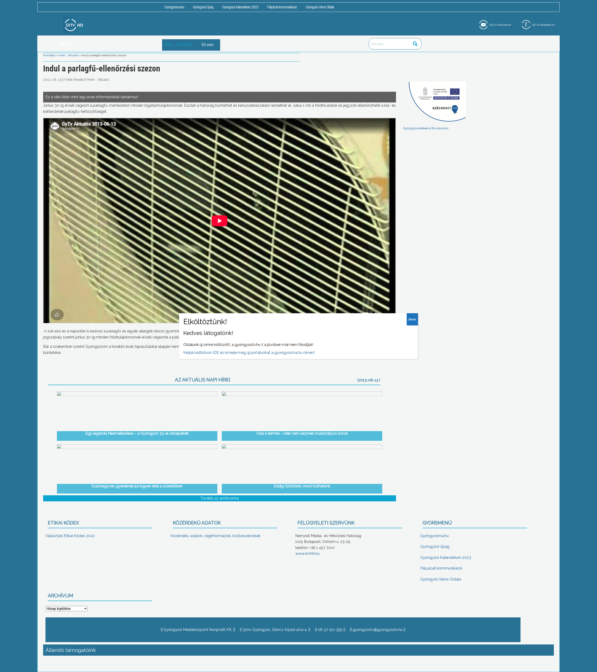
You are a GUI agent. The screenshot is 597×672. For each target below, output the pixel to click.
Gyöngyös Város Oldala (320, 7)
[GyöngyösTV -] (73, 24)
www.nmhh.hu (307, 553)
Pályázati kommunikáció (282, 7)
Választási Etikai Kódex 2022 (70, 536)
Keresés (415, 44)
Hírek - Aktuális (68, 55)
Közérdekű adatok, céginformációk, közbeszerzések (215, 536)
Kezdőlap (49, 55)
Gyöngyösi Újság (203, 7)
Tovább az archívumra (219, 498)
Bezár (412, 319)
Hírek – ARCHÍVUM (178, 44)
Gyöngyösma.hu (174, 7)
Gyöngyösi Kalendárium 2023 (240, 7)
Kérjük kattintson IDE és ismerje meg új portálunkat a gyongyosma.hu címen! (249, 352)
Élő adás (207, 44)
